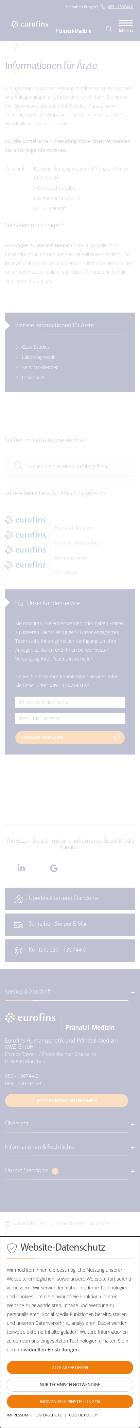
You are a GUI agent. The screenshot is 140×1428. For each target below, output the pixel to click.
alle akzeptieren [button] (70, 1367)
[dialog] (70, 1332)
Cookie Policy (83, 1414)
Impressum (17, 1414)
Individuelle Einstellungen (70, 1402)
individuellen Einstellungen (47, 1349)
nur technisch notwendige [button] (70, 1384)
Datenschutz (49, 1414)
